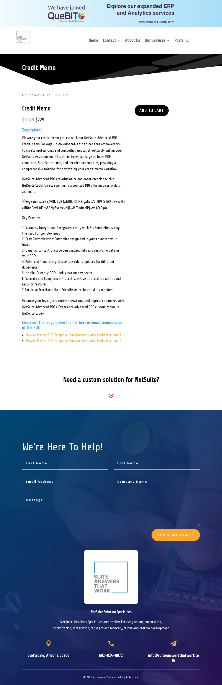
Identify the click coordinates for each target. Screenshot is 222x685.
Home (93, 41)
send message (175, 535)
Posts (179, 41)
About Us (132, 41)
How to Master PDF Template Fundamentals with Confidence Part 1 (73, 335)
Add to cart (151, 110)
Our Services (155, 41)
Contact (109, 41)
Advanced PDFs (41, 94)
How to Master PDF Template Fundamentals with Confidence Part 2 (73, 341)
